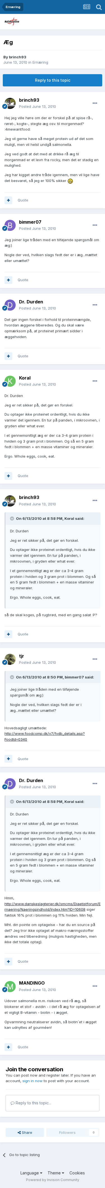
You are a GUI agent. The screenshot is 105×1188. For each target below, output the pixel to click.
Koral (25, 378)
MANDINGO (32, 983)
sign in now (32, 1081)
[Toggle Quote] (12, 518)
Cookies (77, 1172)
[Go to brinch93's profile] (10, 103)
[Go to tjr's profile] (10, 659)
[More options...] (95, 103)
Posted (37, 106)
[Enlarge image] (70, 180)
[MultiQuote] (8, 200)
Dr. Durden (31, 302)
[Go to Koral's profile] (10, 381)
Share (26, 1132)
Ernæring (40, 62)
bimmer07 (30, 222)
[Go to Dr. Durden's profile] (10, 305)
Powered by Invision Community (52, 1180)
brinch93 (17, 57)
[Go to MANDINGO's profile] (10, 986)
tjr (21, 656)
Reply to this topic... (33, 1102)
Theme (55, 1172)
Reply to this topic (52, 80)
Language (30, 1172)
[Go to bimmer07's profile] (10, 225)
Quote (23, 200)
